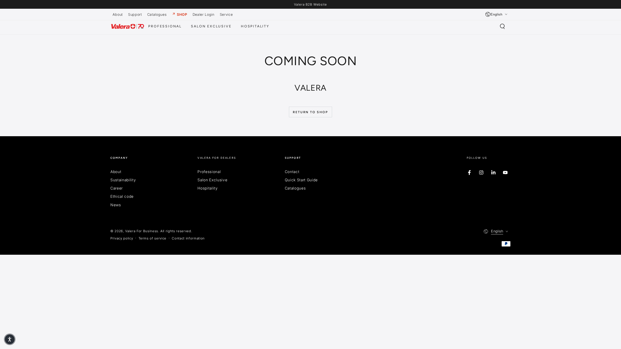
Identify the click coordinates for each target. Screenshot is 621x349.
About (115, 171)
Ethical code (122, 196)
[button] (502, 26)
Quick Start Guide (301, 180)
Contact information (188, 238)
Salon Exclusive (212, 180)
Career (116, 188)
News (115, 205)
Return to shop (310, 112)
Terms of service (153, 238)
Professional (209, 171)
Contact (292, 171)
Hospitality (207, 188)
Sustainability (123, 180)
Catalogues (295, 188)
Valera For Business (141, 231)
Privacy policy (121, 238)
